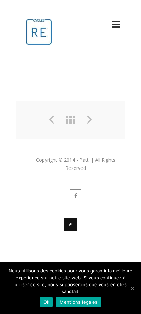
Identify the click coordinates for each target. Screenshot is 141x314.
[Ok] (132, 288)
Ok (46, 302)
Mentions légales (79, 302)
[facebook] (75, 195)
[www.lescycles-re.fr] (39, 40)
